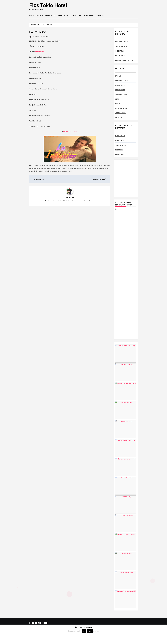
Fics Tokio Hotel (48, 5)
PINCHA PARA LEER (70, 131)
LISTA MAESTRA (63, 16)
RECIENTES (39, 16)
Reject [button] (89, 631)
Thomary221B (39, 51)
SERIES (74, 16)
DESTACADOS (50, 16)
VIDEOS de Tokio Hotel (86, 16)
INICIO (31, 16)
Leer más (96, 631)
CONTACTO (100, 16)
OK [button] (84, 631)
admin (37, 36)
